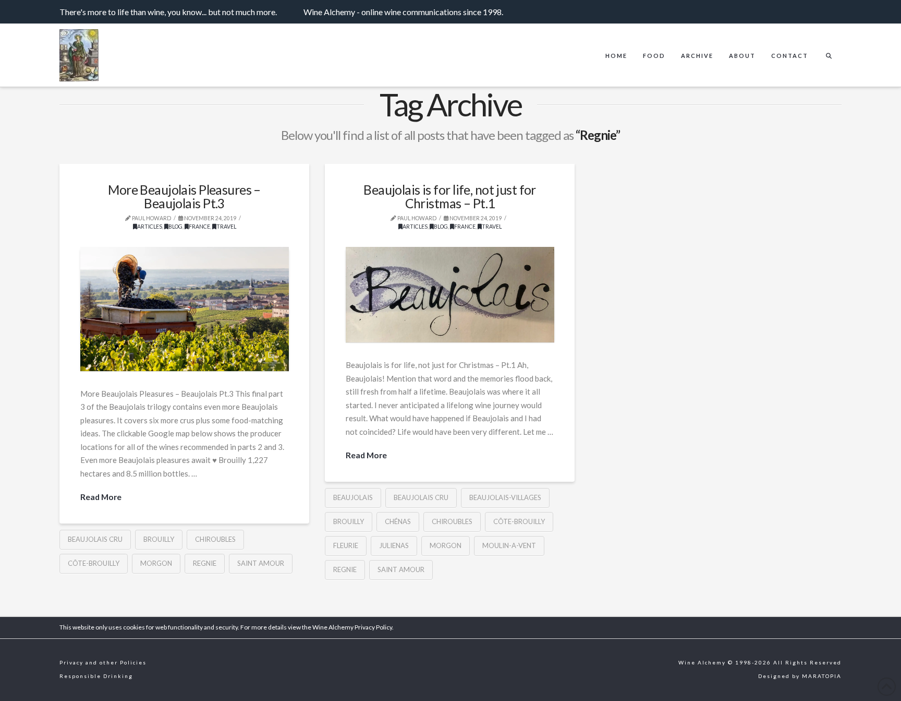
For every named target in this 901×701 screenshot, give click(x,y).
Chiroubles (215, 539)
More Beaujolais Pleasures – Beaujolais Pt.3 (184, 196)
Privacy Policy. (374, 627)
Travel (226, 226)
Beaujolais (353, 497)
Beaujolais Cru (95, 539)
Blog (175, 226)
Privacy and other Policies (103, 662)
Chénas (398, 521)
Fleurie (345, 545)
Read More (100, 497)
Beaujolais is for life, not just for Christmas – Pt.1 (449, 196)
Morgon (156, 563)
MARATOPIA (822, 676)
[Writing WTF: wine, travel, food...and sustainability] (79, 58)
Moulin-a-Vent (509, 545)
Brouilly (158, 539)
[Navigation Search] (828, 47)
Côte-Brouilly (93, 563)
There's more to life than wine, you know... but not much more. (168, 12)
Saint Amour (260, 563)
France (199, 226)
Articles (149, 226)
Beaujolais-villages (505, 497)
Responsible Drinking (96, 676)
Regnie (204, 563)
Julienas (394, 545)
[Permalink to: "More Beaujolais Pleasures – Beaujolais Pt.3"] (184, 309)
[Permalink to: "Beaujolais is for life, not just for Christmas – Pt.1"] (450, 295)
